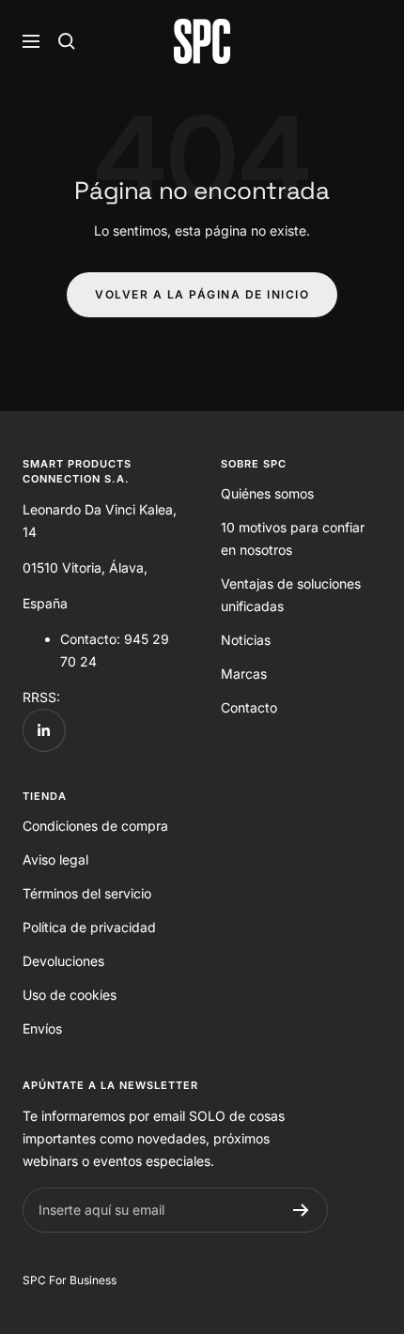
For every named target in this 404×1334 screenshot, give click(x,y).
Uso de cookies (70, 995)
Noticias (246, 640)
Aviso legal (55, 859)
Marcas (244, 674)
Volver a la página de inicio (202, 294)
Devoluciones (63, 961)
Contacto (249, 707)
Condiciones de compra (95, 826)
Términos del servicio (87, 893)
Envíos (42, 1028)
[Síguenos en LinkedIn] (44, 730)
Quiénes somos (267, 493)
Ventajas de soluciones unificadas (291, 594)
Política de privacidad (89, 927)
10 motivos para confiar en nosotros (293, 538)
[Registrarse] (301, 1210)
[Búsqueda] (66, 41)
